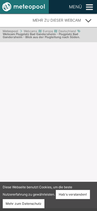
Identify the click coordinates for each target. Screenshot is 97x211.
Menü (75, 6)
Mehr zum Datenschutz (23, 204)
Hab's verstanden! (73, 194)
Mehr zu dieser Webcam (57, 20)
